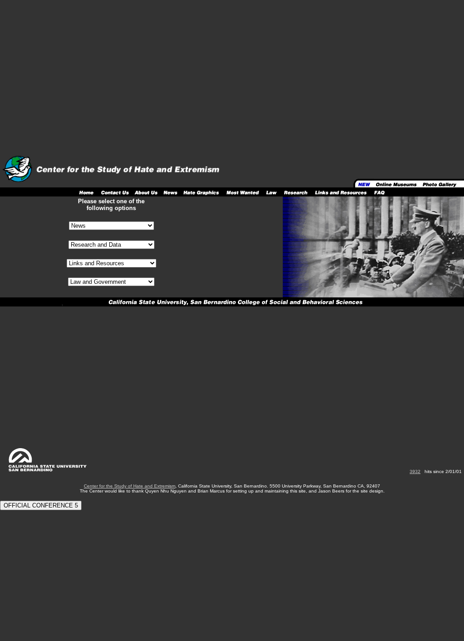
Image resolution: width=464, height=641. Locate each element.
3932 (415, 471)
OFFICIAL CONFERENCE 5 (41, 505)
